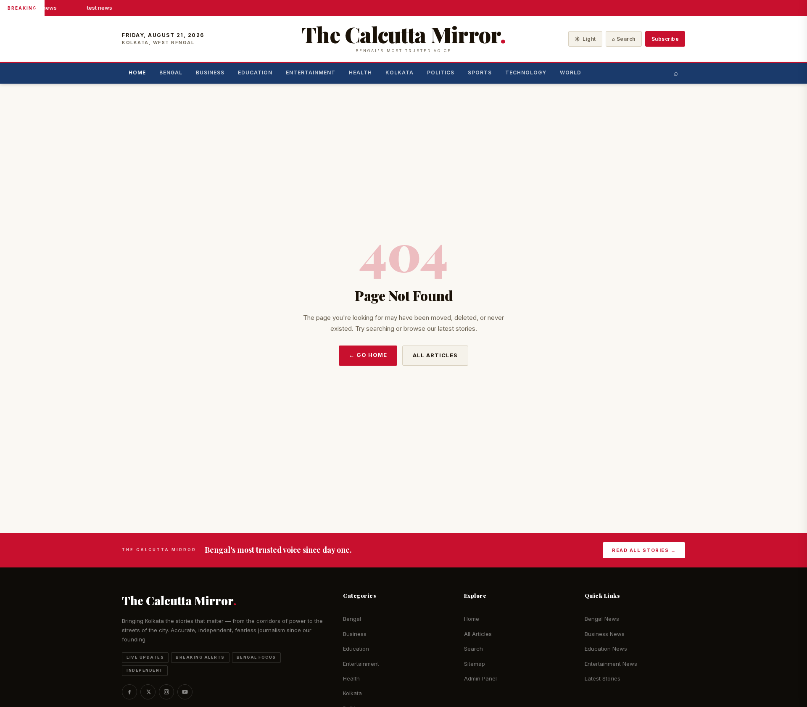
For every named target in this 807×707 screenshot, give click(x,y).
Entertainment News (611, 663)
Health (360, 72)
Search (473, 648)
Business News (605, 633)
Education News (606, 648)
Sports (480, 72)
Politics (440, 72)
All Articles (435, 355)
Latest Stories (602, 678)
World (570, 72)
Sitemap (474, 663)
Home (137, 72)
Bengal (170, 72)
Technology (525, 72)
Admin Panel (480, 678)
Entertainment (310, 72)
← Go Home (368, 354)
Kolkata (399, 72)
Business (210, 72)
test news (43, 7)
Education (255, 72)
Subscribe (665, 39)
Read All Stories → (644, 550)
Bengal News (602, 618)
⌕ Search (624, 39)
